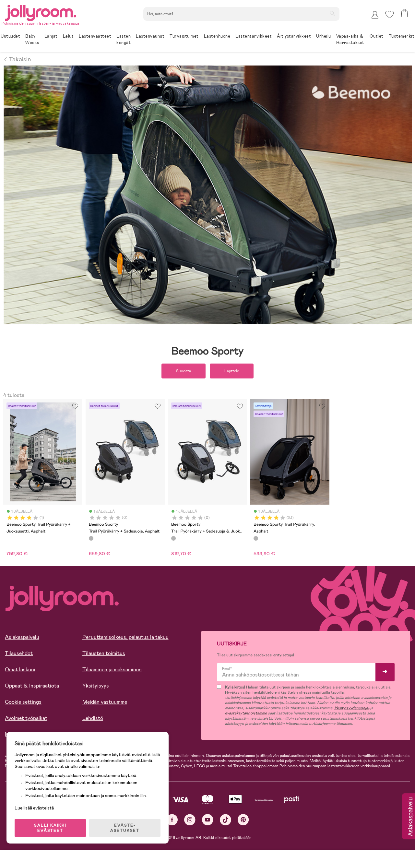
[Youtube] (207, 819)
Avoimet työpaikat (26, 718)
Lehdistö (92, 718)
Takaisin (20, 58)
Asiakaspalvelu (22, 637)
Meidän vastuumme (104, 702)
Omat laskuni (20, 669)
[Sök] (332, 13)
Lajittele (231, 371)
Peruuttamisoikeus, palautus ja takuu (125, 637)
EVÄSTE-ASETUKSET (124, 828)
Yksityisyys (95, 685)
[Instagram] (190, 819)
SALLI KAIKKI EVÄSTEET (50, 828)
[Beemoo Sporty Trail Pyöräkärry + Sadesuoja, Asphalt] (91, 538)
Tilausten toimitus (103, 653)
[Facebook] (172, 819)
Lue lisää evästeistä (34, 808)
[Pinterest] (243, 819)
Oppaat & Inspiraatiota (32, 685)
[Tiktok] (225, 819)
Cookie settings (23, 702)
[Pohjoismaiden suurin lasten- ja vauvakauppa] (40, 12)
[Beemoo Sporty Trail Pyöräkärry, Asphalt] (256, 538)
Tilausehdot (19, 653)
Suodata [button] (183, 371)
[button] (389, 14)
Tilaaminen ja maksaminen (112, 669)
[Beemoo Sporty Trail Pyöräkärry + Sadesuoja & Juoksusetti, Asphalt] (173, 538)
